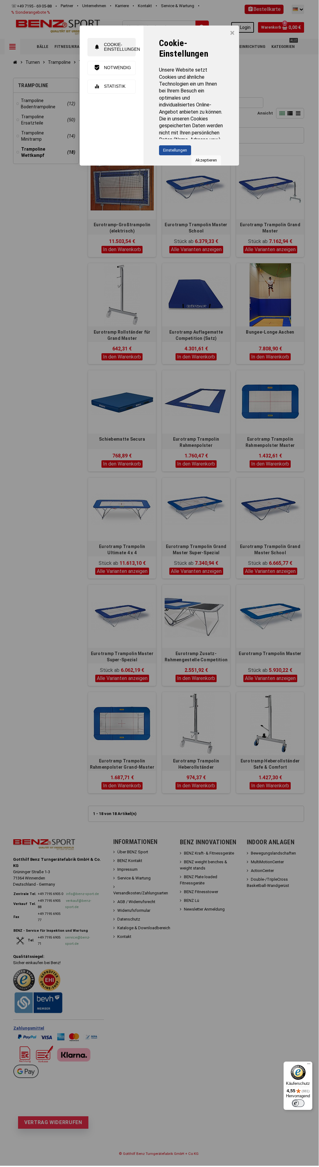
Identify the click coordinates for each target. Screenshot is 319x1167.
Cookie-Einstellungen (115, 47)
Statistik (109, 86)
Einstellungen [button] (175, 150)
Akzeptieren (206, 160)
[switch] (298, 1103)
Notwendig (112, 68)
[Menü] (308, 1065)
